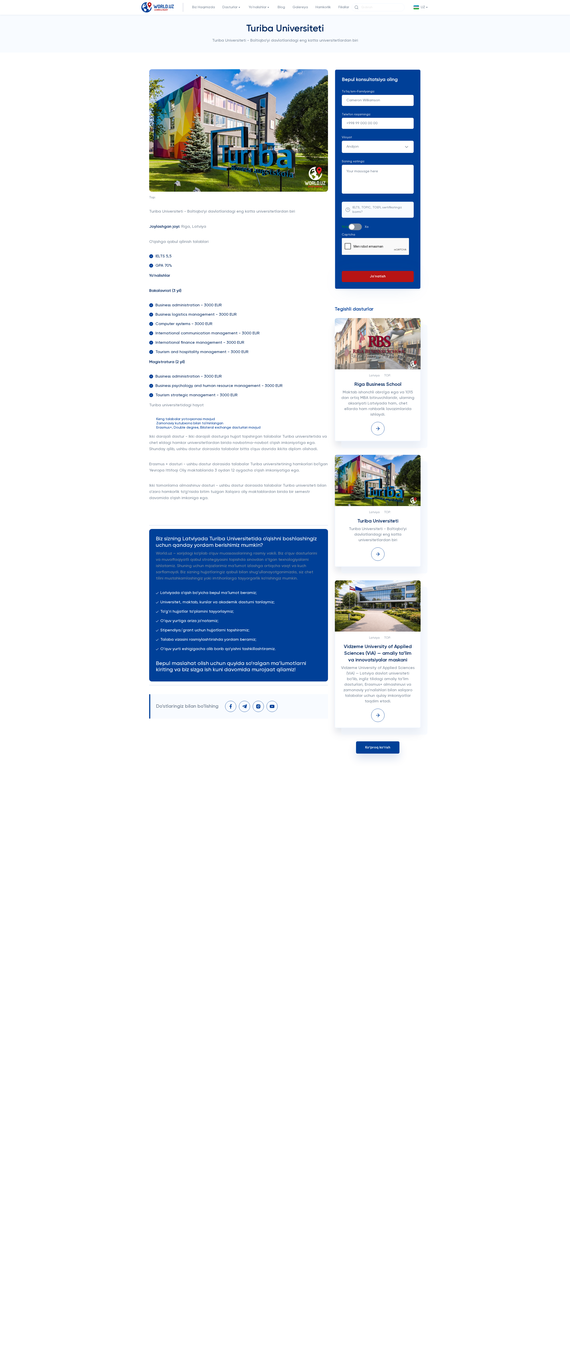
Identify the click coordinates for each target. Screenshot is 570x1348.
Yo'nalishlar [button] (258, 7)
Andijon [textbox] (352, 146)
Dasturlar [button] (230, 7)
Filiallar (343, 7)
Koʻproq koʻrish (377, 747)
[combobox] (378, 147)
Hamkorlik (323, 7)
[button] (421, 7)
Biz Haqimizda (203, 7)
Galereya (300, 7)
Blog (281, 7)
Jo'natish (378, 276)
